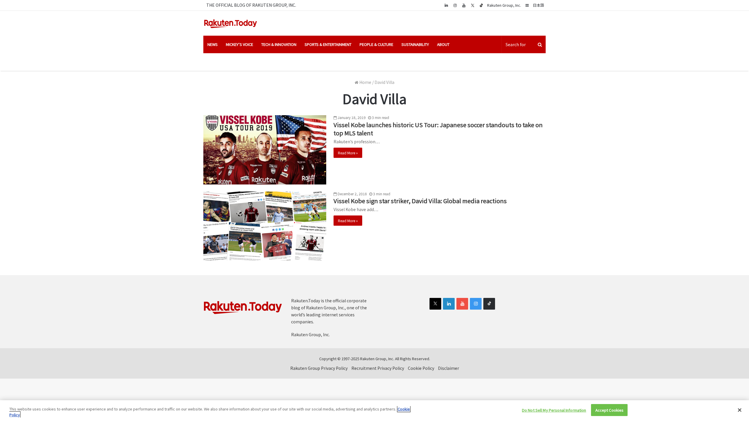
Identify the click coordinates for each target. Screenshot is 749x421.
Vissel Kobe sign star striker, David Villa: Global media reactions (420, 200)
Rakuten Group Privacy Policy (319, 368)
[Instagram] (455, 5)
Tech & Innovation (278, 44)
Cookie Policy (421, 368)
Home (364, 82)
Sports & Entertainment (328, 44)
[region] (374, 410)
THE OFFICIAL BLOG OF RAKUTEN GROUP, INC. (251, 5)
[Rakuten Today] (230, 23)
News (212, 44)
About (443, 44)
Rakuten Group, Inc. (504, 5)
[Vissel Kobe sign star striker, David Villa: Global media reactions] (264, 226)
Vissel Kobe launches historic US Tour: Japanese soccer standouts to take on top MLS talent (438, 128)
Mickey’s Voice (239, 44)
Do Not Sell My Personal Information (554, 410)
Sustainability (415, 44)
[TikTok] (481, 5)
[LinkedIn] (449, 304)
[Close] (739, 409)
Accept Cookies (609, 410)
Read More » (348, 152)
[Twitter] (472, 5)
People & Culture (376, 44)
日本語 (538, 5)
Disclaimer (448, 368)
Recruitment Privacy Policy (377, 368)
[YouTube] (463, 5)
